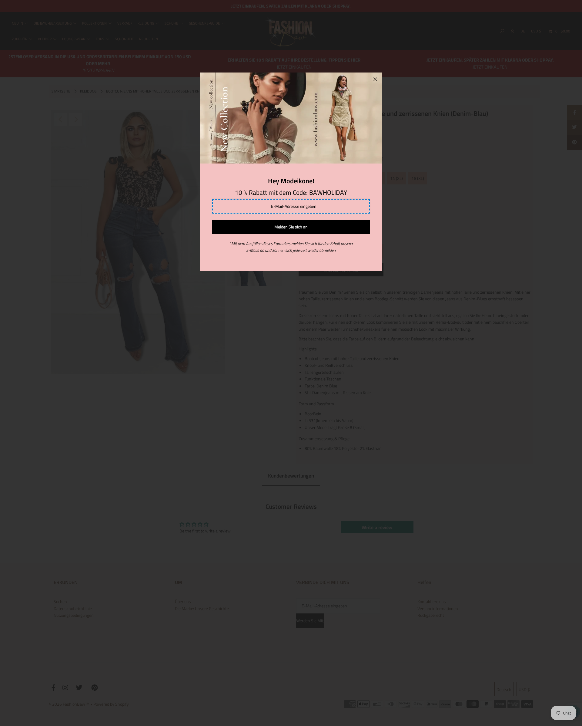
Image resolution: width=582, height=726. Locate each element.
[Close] (375, 79)
